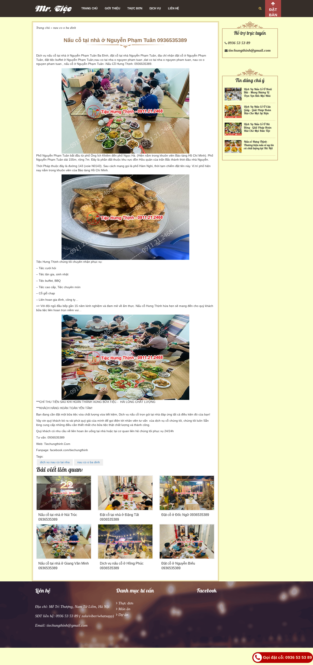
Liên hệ (173, 8)
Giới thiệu (112, 8)
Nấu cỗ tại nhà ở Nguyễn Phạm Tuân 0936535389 (125, 40)
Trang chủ (89, 8)
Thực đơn (134, 8)
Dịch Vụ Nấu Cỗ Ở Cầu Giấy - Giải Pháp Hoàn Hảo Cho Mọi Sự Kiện (257, 110)
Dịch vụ (155, 8)
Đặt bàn (273, 12)
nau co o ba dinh (64, 27)
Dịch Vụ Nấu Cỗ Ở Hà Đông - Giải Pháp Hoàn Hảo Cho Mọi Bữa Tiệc (257, 127)
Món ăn (124, 609)
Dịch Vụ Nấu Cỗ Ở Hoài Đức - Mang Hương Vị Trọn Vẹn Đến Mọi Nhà (258, 92)
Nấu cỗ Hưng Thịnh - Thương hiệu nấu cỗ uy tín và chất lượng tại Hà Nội (259, 145)
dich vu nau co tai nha (55, 462)
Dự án (123, 615)
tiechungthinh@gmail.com (249, 50)
